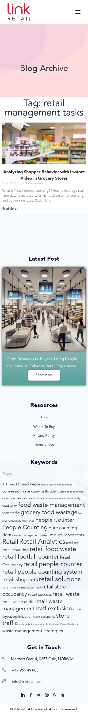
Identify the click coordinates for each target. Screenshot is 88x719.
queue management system (30, 535)
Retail (10, 542)
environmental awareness (36, 498)
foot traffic (11, 513)
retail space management (21, 587)
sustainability (26, 624)
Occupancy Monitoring (21, 521)
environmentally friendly (66, 498)
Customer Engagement (71, 492)
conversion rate (16, 491)
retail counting (15, 550)
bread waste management (56, 485)
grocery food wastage (49, 513)
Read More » (10, 208)
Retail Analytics (42, 542)
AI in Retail (9, 484)
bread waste (29, 484)
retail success (40, 595)
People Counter (54, 520)
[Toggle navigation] (78, 12)
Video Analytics (69, 624)
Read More (44, 375)
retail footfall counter (30, 557)
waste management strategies (32, 631)
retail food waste (53, 549)
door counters (11, 498)
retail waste (66, 594)
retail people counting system (42, 572)
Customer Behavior (44, 491)
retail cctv (72, 542)
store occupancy (44, 616)
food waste (9, 506)
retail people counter (52, 564)
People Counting (25, 528)
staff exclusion (54, 609)
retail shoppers (20, 580)
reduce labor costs (67, 535)
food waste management (51, 505)
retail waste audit (18, 602)
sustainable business (47, 624)
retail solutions (60, 579)
